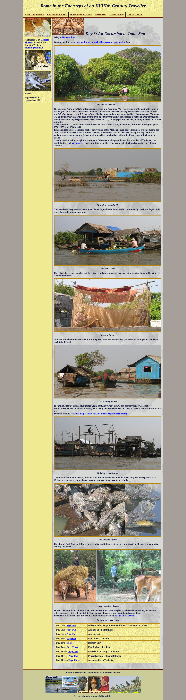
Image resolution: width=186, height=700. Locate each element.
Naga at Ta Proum (125, 615)
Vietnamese (77, 143)
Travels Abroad (135, 14)
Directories (100, 14)
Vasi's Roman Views (57, 14)
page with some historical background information (100, 42)
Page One (71, 625)
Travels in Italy (116, 14)
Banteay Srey (68, 37)
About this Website (34, 14)
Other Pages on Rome (81, 14)
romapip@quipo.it (34, 47)
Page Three (72, 634)
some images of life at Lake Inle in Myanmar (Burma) (100, 413)
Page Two (71, 630)
